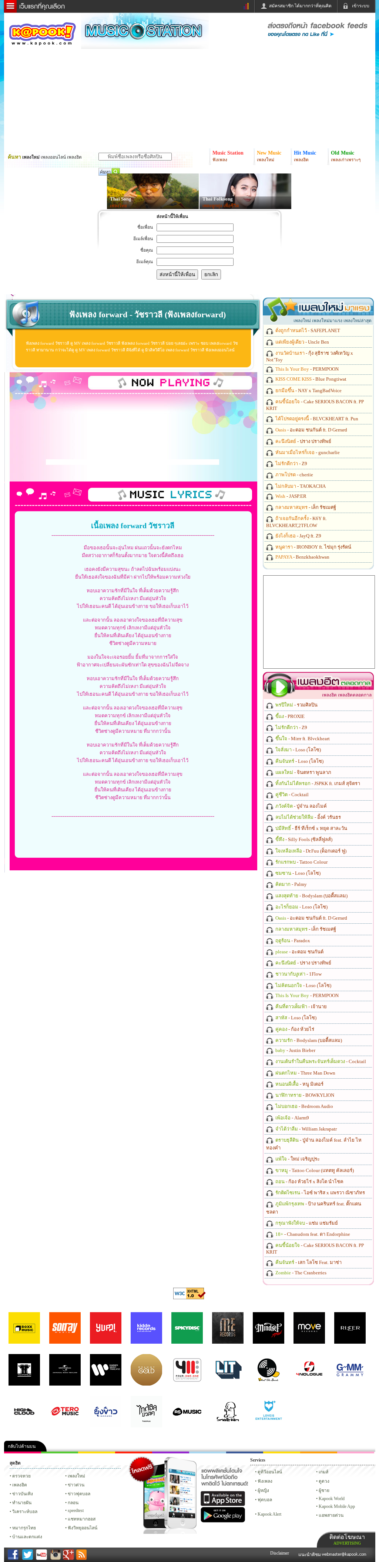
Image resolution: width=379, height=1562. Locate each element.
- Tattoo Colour (301, 862)
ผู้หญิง (263, 1490)
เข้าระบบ (360, 6)
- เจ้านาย (300, 1006)
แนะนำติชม (310, 1554)
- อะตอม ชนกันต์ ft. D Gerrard (310, 430)
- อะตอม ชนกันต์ (298, 951)
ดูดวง (324, 1481)
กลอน (244, 1452)
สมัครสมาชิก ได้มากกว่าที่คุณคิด (300, 6)
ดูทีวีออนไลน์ (270, 1472)
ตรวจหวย (21, 1476)
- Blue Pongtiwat (310, 379)
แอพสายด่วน (331, 1515)
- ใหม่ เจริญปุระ (297, 1159)
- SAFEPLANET (307, 330)
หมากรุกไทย (318, 1452)
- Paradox (292, 940)
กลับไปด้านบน (22, 1446)
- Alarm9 (291, 1118)
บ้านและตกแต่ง (27, 1536)
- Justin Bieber (294, 1050)
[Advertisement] (132, 462)
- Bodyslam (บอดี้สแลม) (311, 896)
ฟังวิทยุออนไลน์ (82, 1527)
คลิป (22, 1452)
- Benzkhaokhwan (301, 557)
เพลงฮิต (19, 1484)
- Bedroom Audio (303, 1106)
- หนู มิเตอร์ (298, 1084)
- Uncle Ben (301, 342)
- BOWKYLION (304, 1095)
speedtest (76, 1510)
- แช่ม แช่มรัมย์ (306, 1223)
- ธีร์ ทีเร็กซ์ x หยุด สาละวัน (310, 828)
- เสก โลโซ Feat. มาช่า (308, 1262)
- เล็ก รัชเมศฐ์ (305, 507)
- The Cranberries (300, 1272)
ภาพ (59, 1452)
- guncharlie (307, 452)
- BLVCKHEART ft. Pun (316, 418)
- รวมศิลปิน (296, 705)
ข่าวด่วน (76, 1484)
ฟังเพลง (265, 1481)
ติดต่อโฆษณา (347, 1539)
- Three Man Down (304, 1073)
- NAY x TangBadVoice (308, 390)
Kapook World (332, 1498)
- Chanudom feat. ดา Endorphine (312, 1234)
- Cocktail (291, 794)
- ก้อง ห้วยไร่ (294, 1029)
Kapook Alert (269, 1514)
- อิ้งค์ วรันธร (307, 817)
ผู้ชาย (324, 1490)
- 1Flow (298, 974)
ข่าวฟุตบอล (79, 1493)
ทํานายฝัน (21, 1502)
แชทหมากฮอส (281, 1452)
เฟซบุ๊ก (133, 1452)
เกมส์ (323, 1472)
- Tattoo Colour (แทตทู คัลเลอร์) (314, 1170)
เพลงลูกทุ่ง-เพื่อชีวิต (220, 205)
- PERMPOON (306, 369)
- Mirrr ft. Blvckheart (302, 738)
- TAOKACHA (300, 486)
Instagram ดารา (207, 1452)
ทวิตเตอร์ (170, 1452)
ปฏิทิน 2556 (96, 1452)
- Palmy (290, 884)
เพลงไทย (118, 205)
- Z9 (290, 463)
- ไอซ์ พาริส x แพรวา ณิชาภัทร (319, 1192)
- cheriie (293, 474)
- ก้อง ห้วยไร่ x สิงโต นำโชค (308, 1181)
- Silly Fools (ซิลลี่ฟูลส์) (303, 839)
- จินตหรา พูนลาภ (302, 772)
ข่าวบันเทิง (22, 1493)
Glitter (355, 1452)
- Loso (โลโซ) (297, 749)
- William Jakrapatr (305, 1129)
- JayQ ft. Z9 (297, 536)
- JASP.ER (290, 496)
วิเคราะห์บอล (24, 1511)
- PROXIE (289, 716)
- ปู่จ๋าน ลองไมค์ (300, 806)
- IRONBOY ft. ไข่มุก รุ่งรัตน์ (312, 547)
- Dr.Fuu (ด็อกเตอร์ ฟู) (310, 851)
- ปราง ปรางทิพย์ (302, 441)
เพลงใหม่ (76, 1476)
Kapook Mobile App (337, 1506)
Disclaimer (279, 1553)
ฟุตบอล (265, 1499)
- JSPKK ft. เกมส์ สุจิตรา (317, 783)
